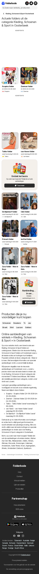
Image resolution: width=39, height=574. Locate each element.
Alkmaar (4, 443)
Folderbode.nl (25, 555)
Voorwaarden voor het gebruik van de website (19, 565)
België (32, 540)
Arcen (22, 446)
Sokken (28, 327)
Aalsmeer (28, 443)
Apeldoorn (27, 448)
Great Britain (18, 545)
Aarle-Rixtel (15, 446)
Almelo (4, 448)
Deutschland (21, 543)
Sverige (10, 548)
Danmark (30, 543)
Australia (26, 540)
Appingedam (30, 446)
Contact (19, 476)
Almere (30, 441)
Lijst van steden (19, 485)
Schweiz (12, 543)
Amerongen (20, 443)
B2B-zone (19, 509)
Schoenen (6, 323)
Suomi (4, 545)
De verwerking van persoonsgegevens (19, 569)
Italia (26, 545)
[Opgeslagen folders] (27, 3)
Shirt (12, 327)
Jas (29, 323)
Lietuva (31, 545)
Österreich (18, 540)
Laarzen (19, 327)
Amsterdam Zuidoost (15, 448)
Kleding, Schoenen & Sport (11, 348)
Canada (5, 543)
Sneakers (17, 323)
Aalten (25, 441)
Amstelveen (6, 446)
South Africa (19, 548)
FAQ (19, 472)
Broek (4, 327)
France (10, 545)
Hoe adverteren (19, 505)
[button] (31, 3)
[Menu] (35, 3)
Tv (24, 323)
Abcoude (11, 443)
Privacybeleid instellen (19, 560)
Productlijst (19, 489)
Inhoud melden (19, 480)
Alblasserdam (17, 441)
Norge (4, 548)
